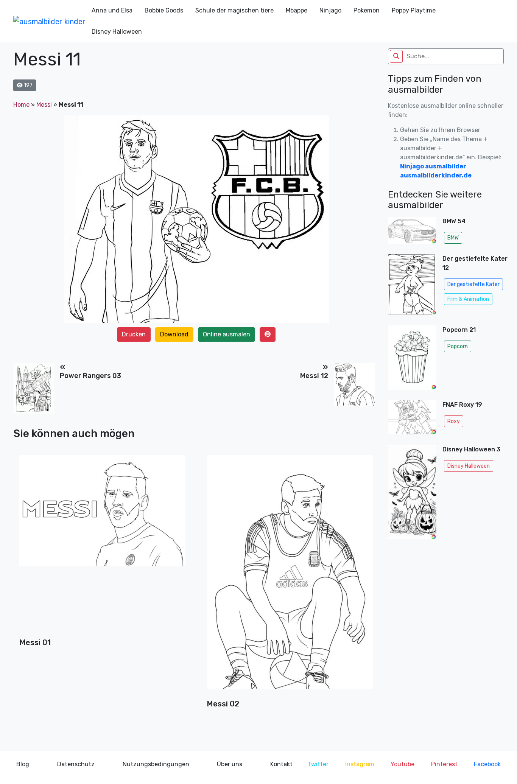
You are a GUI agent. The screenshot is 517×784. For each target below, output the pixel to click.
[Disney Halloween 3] (412, 492)
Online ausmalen (226, 334)
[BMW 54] (412, 232)
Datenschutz (76, 764)
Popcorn (457, 346)
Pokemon (366, 10)
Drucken (134, 334)
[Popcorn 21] (412, 359)
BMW (453, 238)
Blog (22, 764)
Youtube (402, 764)
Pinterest (444, 764)
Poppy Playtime (414, 10)
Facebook (487, 764)
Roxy (453, 421)
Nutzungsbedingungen (156, 764)
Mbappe (296, 10)
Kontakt (281, 764)
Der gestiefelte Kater (473, 284)
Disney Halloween (117, 31)
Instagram (359, 764)
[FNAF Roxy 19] (412, 419)
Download (174, 334)
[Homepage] (49, 21)
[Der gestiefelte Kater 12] (412, 287)
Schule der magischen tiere (234, 10)
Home (21, 104)
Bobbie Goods (164, 10)
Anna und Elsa (112, 10)
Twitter (318, 764)
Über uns (229, 764)
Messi (44, 104)
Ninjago (330, 10)
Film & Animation (468, 299)
